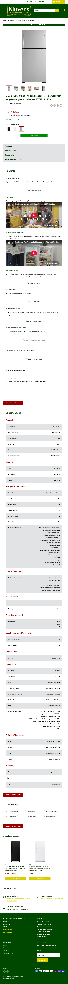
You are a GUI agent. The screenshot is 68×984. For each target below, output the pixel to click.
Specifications (11, 150)
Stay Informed (59, 1)
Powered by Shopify (8, 978)
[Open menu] (4, 10)
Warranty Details (31, 816)
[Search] (57, 10)
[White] (15, 129)
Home (4, 20)
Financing (6, 948)
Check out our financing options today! (51, 898)
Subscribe (42, 960)
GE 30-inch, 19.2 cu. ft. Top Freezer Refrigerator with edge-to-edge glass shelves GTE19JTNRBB (15, 868)
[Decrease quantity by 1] (14, 119)
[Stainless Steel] (21, 129)
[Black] (8, 129)
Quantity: (8, 119)
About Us (6, 950)
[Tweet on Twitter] (58, 105)
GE (6, 103)
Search (5, 945)
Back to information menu (13, 403)
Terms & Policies (8, 953)
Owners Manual (31, 811)
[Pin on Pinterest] (54, 105)
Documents (9, 155)
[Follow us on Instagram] (7, 971)
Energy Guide (12, 816)
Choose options (15, 878)
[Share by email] (61, 105)
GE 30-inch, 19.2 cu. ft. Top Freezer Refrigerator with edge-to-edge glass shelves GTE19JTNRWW (39, 868)
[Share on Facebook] (51, 105)
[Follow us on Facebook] (4, 971)
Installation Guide (13, 811)
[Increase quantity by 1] (23, 119)
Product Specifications (52, 811)
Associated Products (13, 159)
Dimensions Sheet (51, 816)
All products (11, 20)
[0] (63, 11)
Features (8, 146)
